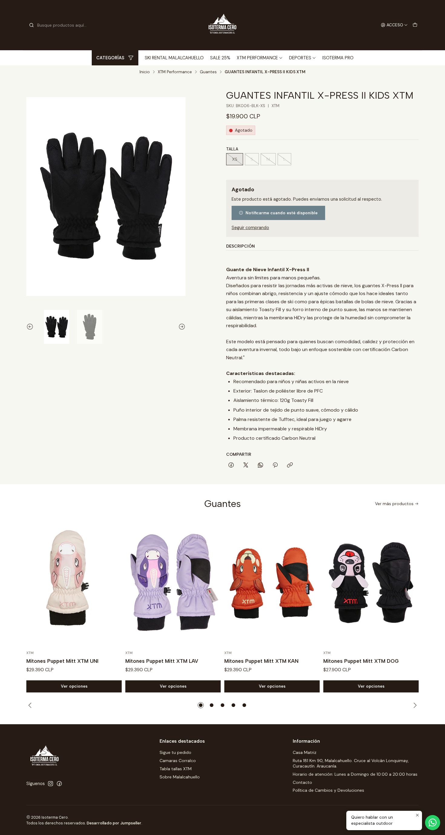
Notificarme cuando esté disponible (282, 212)
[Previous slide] (30, 327)
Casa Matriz (304, 752)
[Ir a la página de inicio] (222, 25)
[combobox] (59, 25)
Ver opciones (74, 686)
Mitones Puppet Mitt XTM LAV (161, 661)
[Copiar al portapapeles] (290, 465)
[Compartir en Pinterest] (275, 465)
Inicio (145, 72)
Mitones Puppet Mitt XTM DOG (361, 661)
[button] (200, 705)
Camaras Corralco (178, 760)
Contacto (302, 782)
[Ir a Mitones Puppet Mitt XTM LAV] (173, 582)
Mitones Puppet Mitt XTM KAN (261, 661)
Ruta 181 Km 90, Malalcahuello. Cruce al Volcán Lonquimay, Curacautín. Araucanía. (351, 763)
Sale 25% (220, 58)
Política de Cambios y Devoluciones (328, 790)
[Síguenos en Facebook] (59, 784)
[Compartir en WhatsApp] (260, 465)
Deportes (300, 58)
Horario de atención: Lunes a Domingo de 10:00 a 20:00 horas (355, 774)
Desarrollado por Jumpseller (114, 823)
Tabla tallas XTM (176, 768)
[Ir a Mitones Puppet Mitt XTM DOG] (371, 582)
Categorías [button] (110, 58)
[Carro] (415, 25)
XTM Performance (257, 58)
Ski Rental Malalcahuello (174, 58)
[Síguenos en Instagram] (51, 784)
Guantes (208, 72)
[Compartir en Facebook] (231, 465)
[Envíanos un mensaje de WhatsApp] (432, 822)
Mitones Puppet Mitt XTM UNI (62, 661)
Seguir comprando (250, 227)
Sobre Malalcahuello (180, 777)
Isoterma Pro (338, 58)
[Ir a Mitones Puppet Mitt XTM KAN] (272, 582)
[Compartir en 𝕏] (246, 465)
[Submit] (31, 25)
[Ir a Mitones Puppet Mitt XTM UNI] (74, 582)
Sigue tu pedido (175, 752)
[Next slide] (181, 327)
